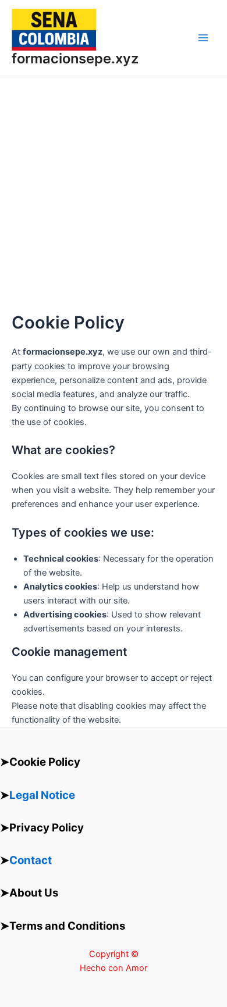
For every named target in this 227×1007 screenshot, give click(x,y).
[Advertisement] (113, 194)
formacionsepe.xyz (75, 58)
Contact (30, 860)
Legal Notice (42, 795)
